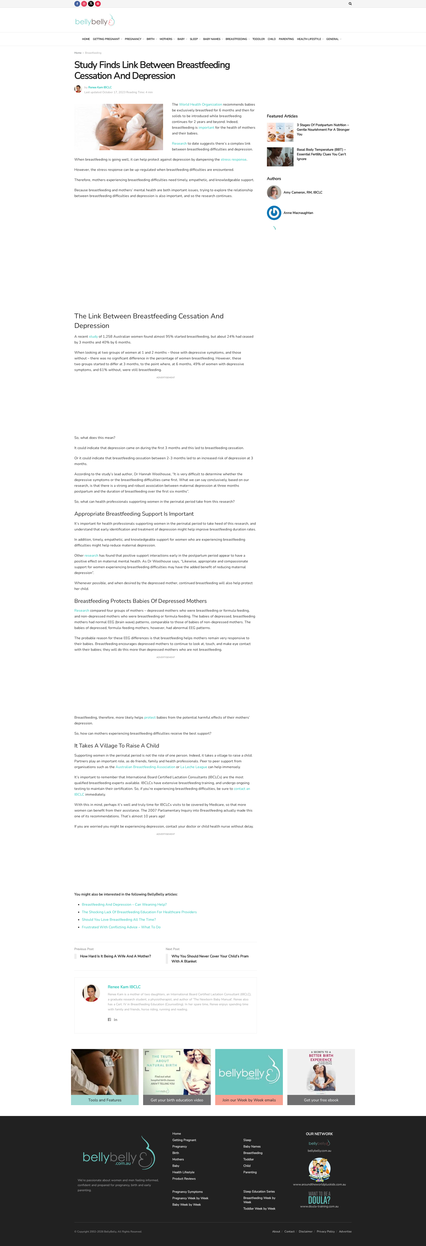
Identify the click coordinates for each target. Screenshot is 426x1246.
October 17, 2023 (114, 92)
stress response (234, 159)
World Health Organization (200, 104)
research (91, 555)
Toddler (258, 39)
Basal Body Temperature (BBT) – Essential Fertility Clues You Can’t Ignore (321, 154)
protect (150, 717)
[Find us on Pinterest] (98, 4)
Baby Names (211, 39)
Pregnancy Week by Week (190, 1198)
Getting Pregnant (106, 39)
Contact (289, 1232)
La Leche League (193, 767)
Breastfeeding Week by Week (259, 1200)
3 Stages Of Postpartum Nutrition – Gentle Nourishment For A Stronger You (323, 129)
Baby (181, 39)
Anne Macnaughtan (298, 213)
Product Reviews (184, 1179)
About (276, 1232)
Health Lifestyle (309, 39)
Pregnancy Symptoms (187, 1192)
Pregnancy (133, 39)
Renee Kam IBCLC (100, 87)
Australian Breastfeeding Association (145, 767)
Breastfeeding (236, 39)
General (332, 39)
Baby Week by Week (186, 1205)
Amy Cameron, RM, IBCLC (303, 192)
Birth (150, 39)
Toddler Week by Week (259, 1209)
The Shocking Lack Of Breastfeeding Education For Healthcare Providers (139, 912)
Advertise (345, 1232)
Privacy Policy (326, 1232)
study (93, 336)
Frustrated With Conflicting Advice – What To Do (121, 927)
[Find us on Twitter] (91, 4)
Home (86, 39)
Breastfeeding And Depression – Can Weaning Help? (124, 904)
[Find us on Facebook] (77, 4)
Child (272, 39)
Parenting (286, 39)
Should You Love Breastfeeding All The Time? (119, 919)
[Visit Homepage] (95, 20)
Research (179, 143)
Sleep (194, 39)
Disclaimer (306, 1232)
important (206, 127)
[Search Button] (350, 4)
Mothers (166, 39)
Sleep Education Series (259, 1191)
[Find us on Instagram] (84, 4)
